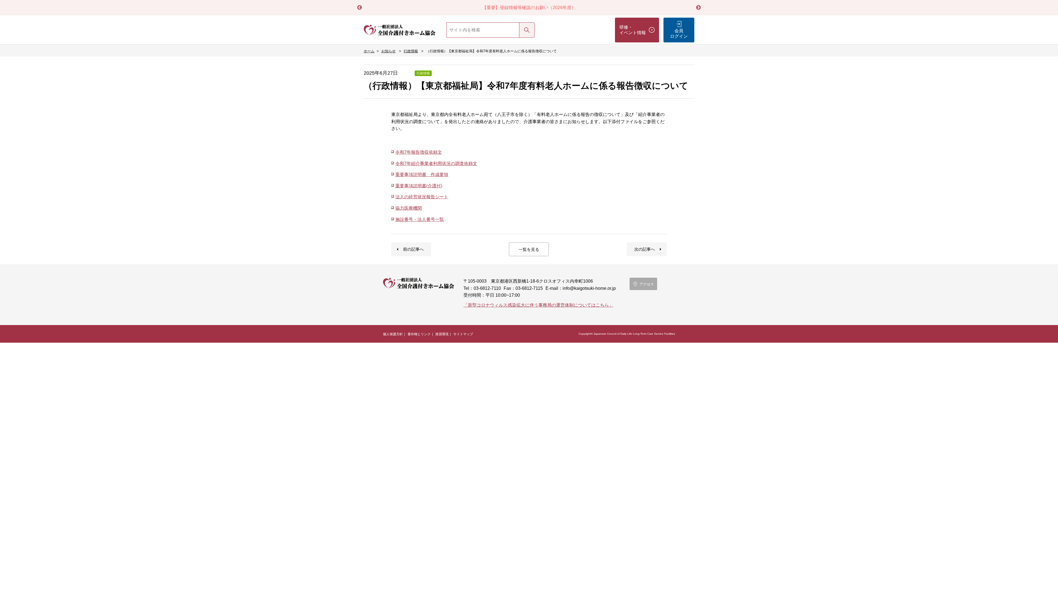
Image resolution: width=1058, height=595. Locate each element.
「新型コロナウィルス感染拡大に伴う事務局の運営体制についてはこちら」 (538, 305)
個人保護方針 (393, 334)
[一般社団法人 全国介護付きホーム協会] (399, 30)
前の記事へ (413, 249)
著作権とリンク (419, 334)
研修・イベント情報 (632, 30)
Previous (359, 7)
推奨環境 (442, 334)
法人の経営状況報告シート (421, 196)
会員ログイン (679, 33)
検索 (526, 30)
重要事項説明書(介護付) (418, 185)
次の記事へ (644, 249)
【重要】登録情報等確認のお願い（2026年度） (529, 7)
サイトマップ (463, 334)
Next (698, 7)
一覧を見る (529, 249)
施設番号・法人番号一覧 (419, 219)
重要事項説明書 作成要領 (421, 174)
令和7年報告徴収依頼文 (418, 152)
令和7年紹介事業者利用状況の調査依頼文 (436, 163)
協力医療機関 (408, 208)
